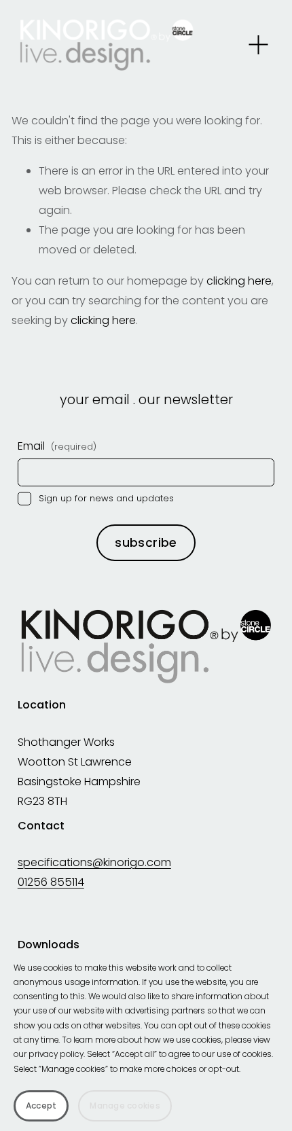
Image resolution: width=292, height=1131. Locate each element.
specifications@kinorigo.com (94, 862)
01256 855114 (51, 882)
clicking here (239, 281)
